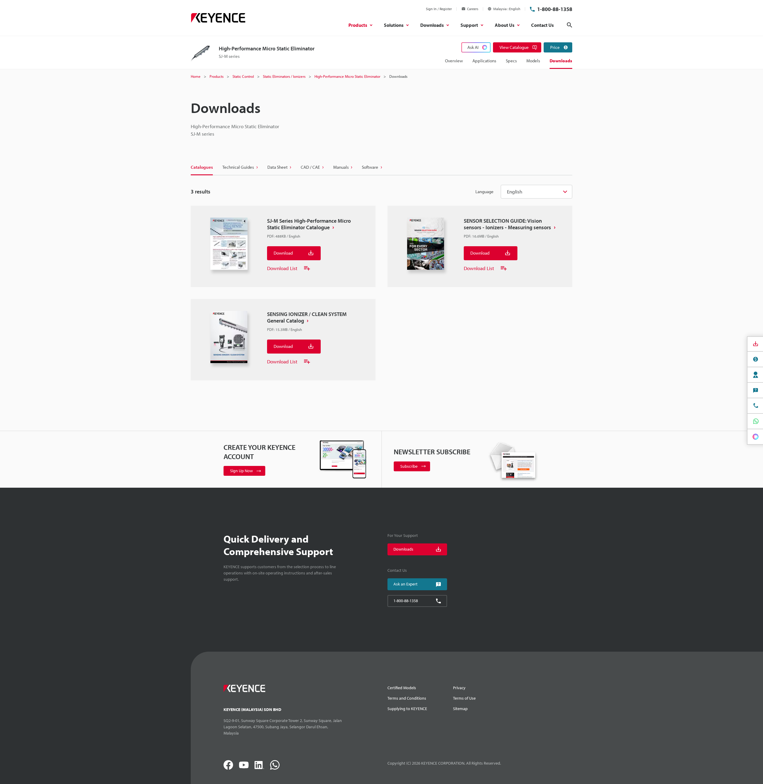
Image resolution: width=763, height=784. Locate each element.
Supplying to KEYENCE (407, 708)
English (514, 191)
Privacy (459, 687)
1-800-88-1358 (554, 9)
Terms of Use (464, 698)
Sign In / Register (439, 9)
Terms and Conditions (406, 698)
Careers (472, 9)
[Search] (569, 25)
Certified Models (401, 687)
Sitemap (460, 708)
